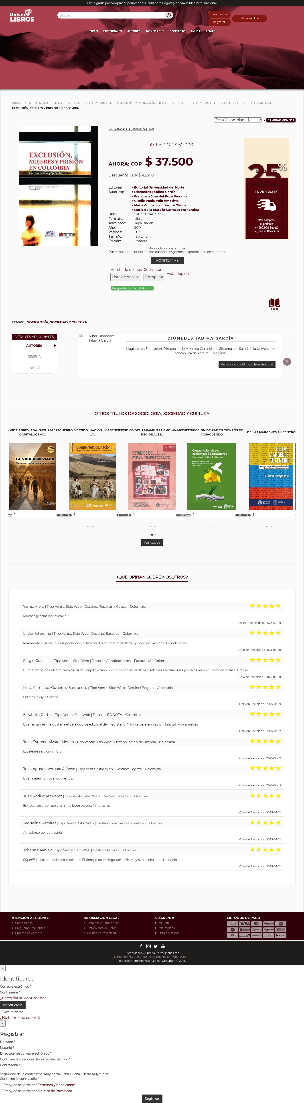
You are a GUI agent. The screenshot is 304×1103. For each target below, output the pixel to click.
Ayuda (196, 31)
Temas (210, 31)
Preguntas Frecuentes (30, 928)
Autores (134, 31)
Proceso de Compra (28, 933)
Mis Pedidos (167, 928)
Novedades (155, 31)
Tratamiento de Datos (101, 928)
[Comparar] (34, 526)
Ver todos (152, 542)
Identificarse (219, 14)
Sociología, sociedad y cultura (57, 322)
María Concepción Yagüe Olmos (160, 205)
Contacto (177, 31)
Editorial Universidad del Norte (159, 187)
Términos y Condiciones (103, 923)
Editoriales (112, 31)
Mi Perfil (164, 923)
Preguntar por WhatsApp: (131, 288)
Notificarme (167, 261)
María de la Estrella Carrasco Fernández (166, 210)
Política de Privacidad (101, 933)
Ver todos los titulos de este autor (247, 364)
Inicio (93, 31)
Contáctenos (23, 923)
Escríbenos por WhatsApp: (170, 956)
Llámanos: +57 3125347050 (131, 956)
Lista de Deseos (169, 933)
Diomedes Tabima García (155, 192)
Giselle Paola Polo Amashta (156, 201)
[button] (287, 362)
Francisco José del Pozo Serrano (160, 196)
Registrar (219, 22)
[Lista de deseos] (29, 526)
